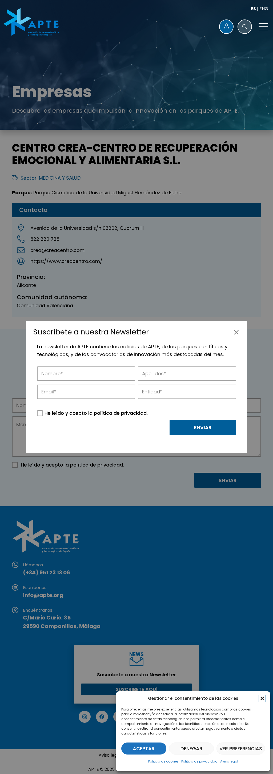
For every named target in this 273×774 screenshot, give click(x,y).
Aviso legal (229, 761)
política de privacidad (120, 413)
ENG (263, 9)
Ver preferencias (240, 748)
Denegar (191, 748)
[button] (262, 698)
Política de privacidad (199, 761)
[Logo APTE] (32, 23)
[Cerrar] (236, 332)
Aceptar (144, 748)
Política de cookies (163, 761)
